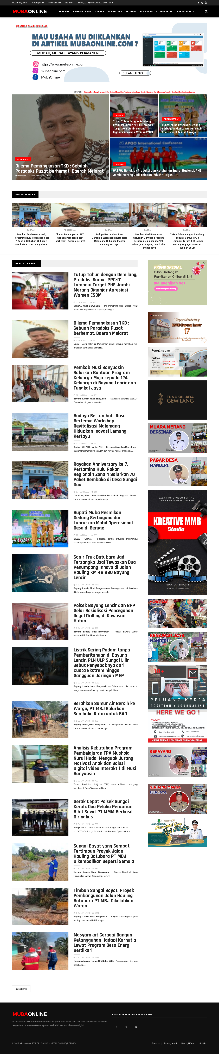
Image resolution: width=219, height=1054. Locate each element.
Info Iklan (69, 3)
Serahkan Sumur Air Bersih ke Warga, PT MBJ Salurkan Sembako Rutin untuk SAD (104, 708)
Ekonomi (131, 11)
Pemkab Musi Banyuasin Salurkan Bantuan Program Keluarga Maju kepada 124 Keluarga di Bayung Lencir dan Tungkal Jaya (109, 241)
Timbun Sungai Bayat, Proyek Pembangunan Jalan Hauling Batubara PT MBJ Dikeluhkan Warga (104, 898)
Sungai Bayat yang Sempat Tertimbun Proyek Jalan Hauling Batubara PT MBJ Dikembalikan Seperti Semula (104, 853)
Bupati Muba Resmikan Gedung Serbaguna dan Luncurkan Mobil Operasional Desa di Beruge (182, 128)
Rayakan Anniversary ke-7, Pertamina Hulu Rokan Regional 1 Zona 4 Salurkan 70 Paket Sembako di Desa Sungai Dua (105, 474)
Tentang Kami (37, 3)
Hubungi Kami (54, 3)
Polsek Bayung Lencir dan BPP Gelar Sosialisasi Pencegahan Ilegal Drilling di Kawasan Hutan (104, 613)
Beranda (64, 11)
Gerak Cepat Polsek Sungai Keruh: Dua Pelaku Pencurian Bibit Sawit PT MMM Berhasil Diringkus (103, 809)
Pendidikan (115, 11)
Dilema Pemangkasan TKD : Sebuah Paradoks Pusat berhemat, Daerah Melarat (59, 168)
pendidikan (31, 230)
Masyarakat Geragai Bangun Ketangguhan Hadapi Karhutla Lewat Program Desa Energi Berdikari (105, 942)
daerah (70, 230)
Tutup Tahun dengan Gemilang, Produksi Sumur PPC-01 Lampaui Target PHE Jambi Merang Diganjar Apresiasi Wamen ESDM (148, 241)
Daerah (99, 11)
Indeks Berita (185, 11)
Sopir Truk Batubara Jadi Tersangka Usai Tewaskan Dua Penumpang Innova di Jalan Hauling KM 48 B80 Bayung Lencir (105, 567)
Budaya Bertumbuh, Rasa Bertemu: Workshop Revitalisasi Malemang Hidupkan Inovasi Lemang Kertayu (100, 425)
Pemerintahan (82, 11)
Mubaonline (25, 1043)
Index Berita (21, 989)
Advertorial (164, 11)
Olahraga (146, 11)
